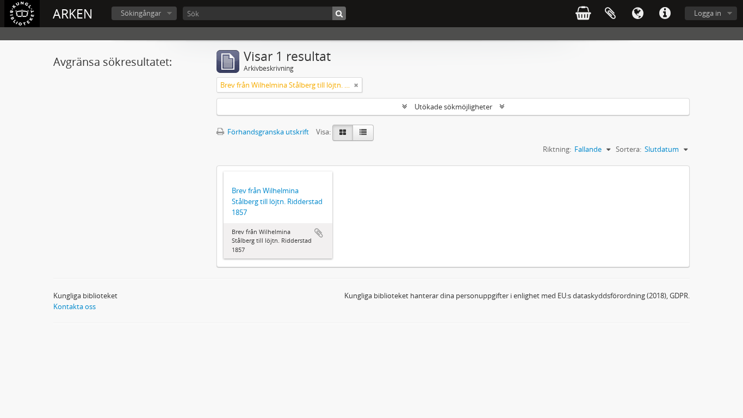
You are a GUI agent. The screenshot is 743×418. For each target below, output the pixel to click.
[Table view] (363, 133)
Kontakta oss (74, 306)
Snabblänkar (664, 13)
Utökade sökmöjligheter (453, 107)
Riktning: (557, 149)
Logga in (707, 13)
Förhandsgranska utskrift (267, 132)
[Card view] (342, 133)
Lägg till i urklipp (318, 233)
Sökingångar (141, 13)
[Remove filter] (356, 84)
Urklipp (610, 13)
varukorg (583, 13)
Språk (637, 13)
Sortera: (628, 149)
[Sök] (339, 13)
